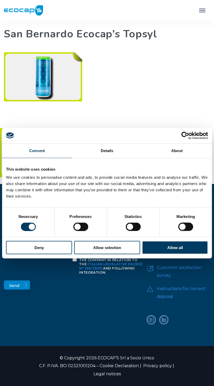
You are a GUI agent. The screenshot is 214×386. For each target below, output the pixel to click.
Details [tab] (107, 150)
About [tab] (177, 150)
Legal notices (107, 373)
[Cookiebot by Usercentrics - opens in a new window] (185, 135)
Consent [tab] (37, 150)
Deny (39, 247)
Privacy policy (157, 365)
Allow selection (107, 247)
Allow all (175, 247)
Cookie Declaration (119, 365)
